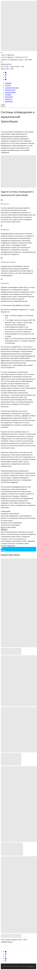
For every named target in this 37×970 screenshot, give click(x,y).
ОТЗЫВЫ (8, 95)
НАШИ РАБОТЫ (10, 92)
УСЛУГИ (8, 85)
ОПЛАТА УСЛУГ (10, 90)
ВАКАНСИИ (9, 97)
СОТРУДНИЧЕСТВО (11, 88)
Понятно (4, 529)
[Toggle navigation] (3, 105)
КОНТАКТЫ (9, 101)
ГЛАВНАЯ (8, 83)
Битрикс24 (30, 966)
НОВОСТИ (8, 99)
